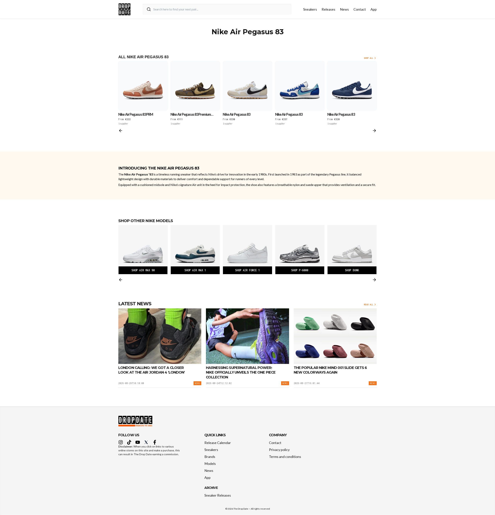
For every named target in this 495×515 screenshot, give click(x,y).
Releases (328, 9)
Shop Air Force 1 (247, 270)
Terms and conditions (285, 456)
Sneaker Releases (217, 495)
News (344, 9)
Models (210, 463)
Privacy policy (279, 449)
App (373, 9)
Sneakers (310, 9)
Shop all (368, 58)
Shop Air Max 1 (195, 270)
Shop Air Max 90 (143, 270)
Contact (359, 9)
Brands (209, 456)
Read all (368, 304)
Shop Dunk (352, 270)
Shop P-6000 (299, 270)
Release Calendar (217, 443)
